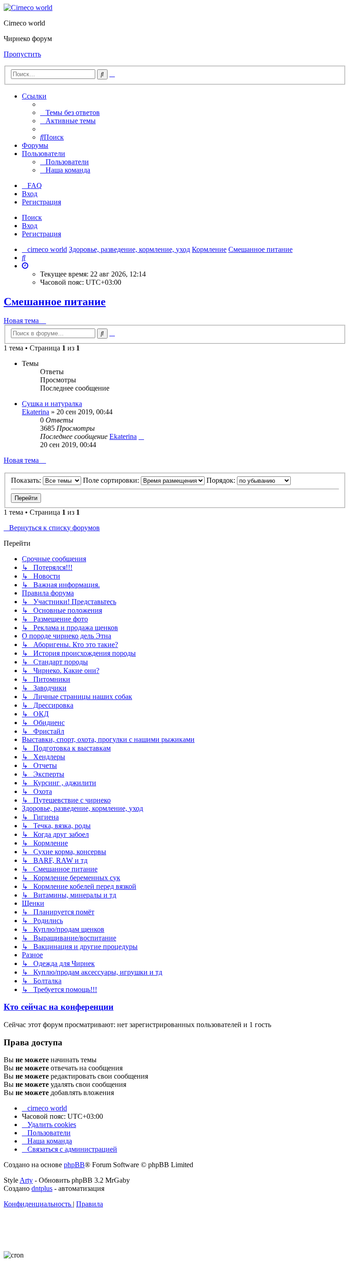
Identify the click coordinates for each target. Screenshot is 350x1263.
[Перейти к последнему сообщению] (141, 436)
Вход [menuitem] (29, 194)
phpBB (74, 1165)
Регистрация (41, 234)
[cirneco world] (28, 7)
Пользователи (43, 153)
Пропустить (22, 54)
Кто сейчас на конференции (58, 1007)
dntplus (41, 1188)
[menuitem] (70, 112)
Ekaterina (35, 412)
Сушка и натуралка (52, 403)
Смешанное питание (55, 302)
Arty (26, 1180)
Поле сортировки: (112, 480)
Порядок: (221, 480)
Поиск (32, 217)
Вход (29, 226)
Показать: (27, 480)
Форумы (35, 145)
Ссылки (34, 96)
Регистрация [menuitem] (41, 202)
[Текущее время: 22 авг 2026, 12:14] (25, 266)
